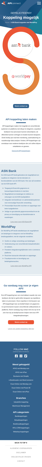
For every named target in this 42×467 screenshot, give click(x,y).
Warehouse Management (21, 406)
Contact (21, 461)
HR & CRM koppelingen (21, 428)
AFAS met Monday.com (21, 368)
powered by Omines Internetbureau (21, 351)
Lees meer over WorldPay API (21, 266)
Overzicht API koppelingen (21, 151)
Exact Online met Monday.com (21, 384)
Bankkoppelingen (21, 416)
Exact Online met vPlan (21, 392)
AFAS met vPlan (21, 372)
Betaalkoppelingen (21, 420)
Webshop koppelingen (21, 432)
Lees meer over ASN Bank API (21, 222)
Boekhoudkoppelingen (21, 424)
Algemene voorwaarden (21, 448)
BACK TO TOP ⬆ (21, 443)
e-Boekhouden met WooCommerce (21, 380)
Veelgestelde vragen (21, 457)
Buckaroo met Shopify (21, 376)
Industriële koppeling (21, 402)
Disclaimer (21, 452)
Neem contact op (21, 106)
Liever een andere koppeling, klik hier (21, 329)
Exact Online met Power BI (21, 388)
